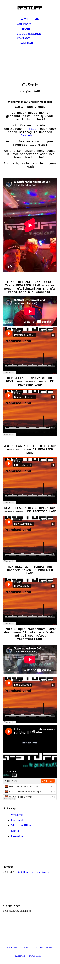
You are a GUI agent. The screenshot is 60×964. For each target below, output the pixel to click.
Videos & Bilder (29, 33)
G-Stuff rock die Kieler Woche (33, 872)
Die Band (23, 29)
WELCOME (12, 947)
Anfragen (31, 129)
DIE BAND (27, 947)
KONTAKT (20, 956)
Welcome (24, 24)
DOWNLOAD (35, 956)
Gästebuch (29, 135)
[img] (30, 8)
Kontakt (23, 38)
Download (25, 43)
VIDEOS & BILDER (44, 947)
